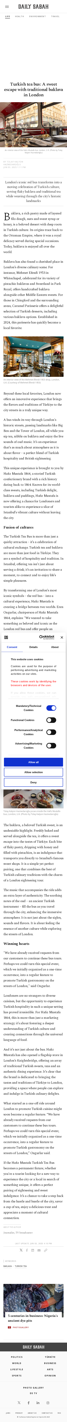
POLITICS (17, 1357)
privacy (19, 1413)
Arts (50, 1369)
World (16, 1363)
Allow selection (33, 772)
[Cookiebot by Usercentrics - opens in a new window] (40, 637)
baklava (7, 1266)
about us (32, 1413)
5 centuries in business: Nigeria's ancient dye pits (33, 1318)
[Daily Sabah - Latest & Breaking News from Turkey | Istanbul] (33, 6)
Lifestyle (16, 1369)
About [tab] (55, 646)
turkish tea (21, 1266)
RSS (59, 1413)
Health (19, 16)
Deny (33, 782)
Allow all (33, 762)
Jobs (8, 1413)
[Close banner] (62, 637)
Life (7, 16)
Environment (37, 16)
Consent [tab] (12, 646)
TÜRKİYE (50, 1357)
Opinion (50, 1375)
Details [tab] (33, 646)
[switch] (51, 720)
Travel (55, 16)
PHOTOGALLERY (21, 1327)
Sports (17, 1375)
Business (50, 1363)
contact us (47, 1413)
